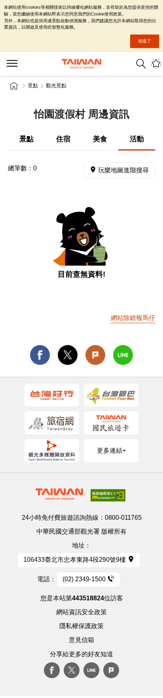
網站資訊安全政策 (81, 612)
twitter (68, 355)
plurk (111, 670)
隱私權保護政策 (81, 626)
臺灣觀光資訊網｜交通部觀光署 (81, 64)
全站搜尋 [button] (141, 64)
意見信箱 (81, 639)
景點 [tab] (26, 139)
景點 (33, 86)
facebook (40, 355)
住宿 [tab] (63, 139)
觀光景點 (56, 86)
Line (91, 670)
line (123, 355)
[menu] (12, 64)
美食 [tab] (100, 139)
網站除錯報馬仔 (133, 317)
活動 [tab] (137, 139)
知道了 (144, 41)
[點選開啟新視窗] (52, 395)
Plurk (95, 355)
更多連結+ (111, 450)
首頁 (14, 86)
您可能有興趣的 (156, 64)
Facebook (52, 670)
